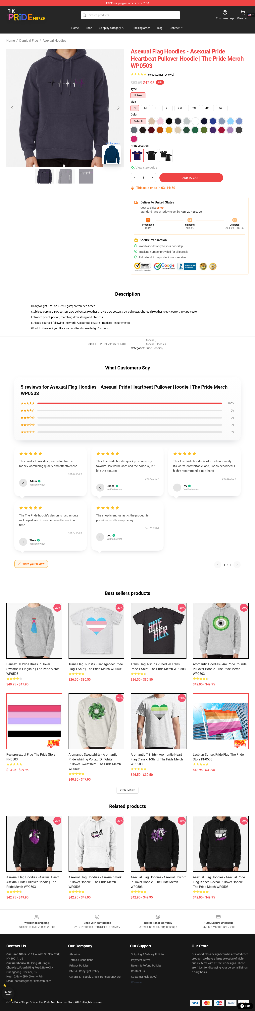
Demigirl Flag (28, 40)
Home (10, 40)
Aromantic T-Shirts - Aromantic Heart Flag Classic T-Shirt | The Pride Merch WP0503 (157, 759)
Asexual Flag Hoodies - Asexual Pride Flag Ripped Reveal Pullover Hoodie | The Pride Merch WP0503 (219, 882)
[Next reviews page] (237, 564)
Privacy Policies (78, 965)
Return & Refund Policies (146, 965)
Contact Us (138, 971)
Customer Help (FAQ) (144, 976)
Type (134, 89)
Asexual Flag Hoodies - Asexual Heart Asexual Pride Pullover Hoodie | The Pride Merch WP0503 (32, 882)
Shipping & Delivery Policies (147, 954)
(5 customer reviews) (161, 74)
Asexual (150, 340)
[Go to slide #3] (86, 176)
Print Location (140, 145)
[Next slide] (118, 108)
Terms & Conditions (81, 960)
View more (127, 790)
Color (134, 114)
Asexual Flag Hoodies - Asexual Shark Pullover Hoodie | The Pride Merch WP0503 (95, 882)
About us (74, 954)
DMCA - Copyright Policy (84, 971)
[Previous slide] (12, 108)
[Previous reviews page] (217, 564)
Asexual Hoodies (54, 40)
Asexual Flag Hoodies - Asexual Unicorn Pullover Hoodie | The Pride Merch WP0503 (158, 882)
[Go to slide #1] (44, 176)
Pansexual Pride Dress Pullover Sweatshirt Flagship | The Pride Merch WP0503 (33, 669)
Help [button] (247, 1006)
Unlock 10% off (8, 993)
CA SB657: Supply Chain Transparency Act (95, 976)
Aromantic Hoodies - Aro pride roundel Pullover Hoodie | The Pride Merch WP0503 (220, 669)
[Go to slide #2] (65, 176)
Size (133, 101)
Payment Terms (140, 960)
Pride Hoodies (154, 348)
